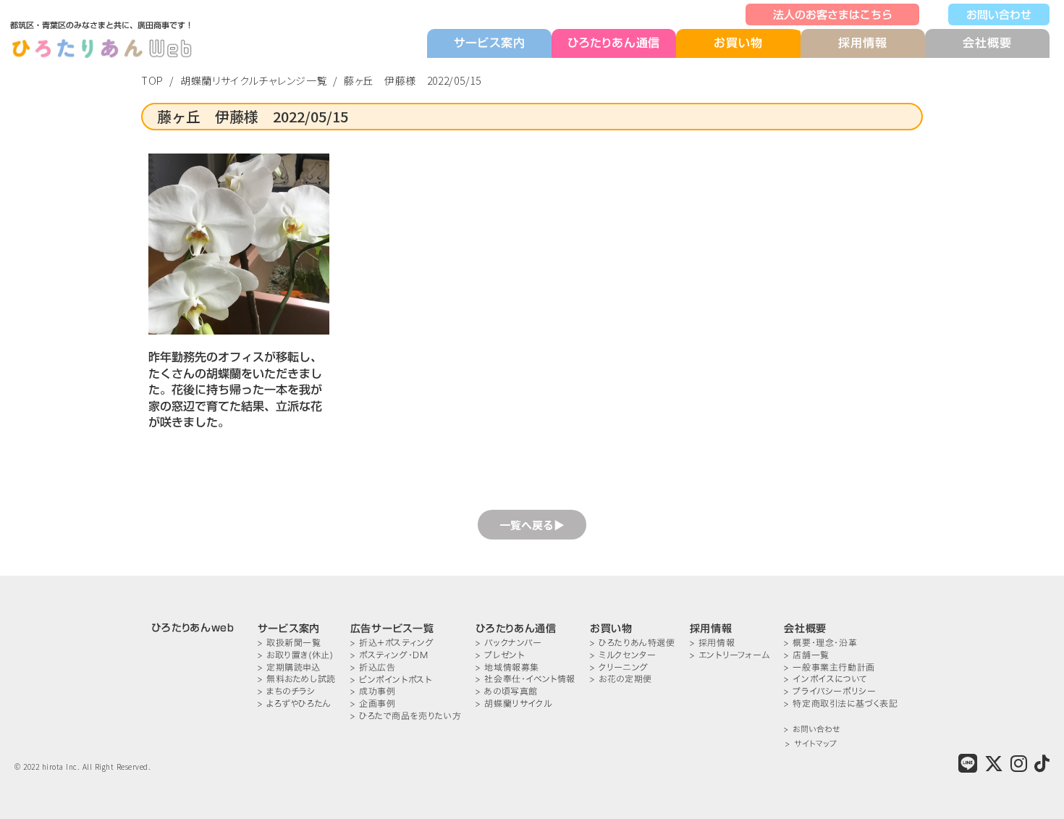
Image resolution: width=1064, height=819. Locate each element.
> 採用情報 (712, 643)
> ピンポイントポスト (391, 679)
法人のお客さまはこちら (832, 14)
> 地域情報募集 (507, 667)
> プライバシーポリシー (830, 691)
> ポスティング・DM (389, 655)
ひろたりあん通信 (613, 42)
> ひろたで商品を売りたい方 (405, 716)
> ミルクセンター (623, 655)
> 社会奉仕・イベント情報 (525, 679)
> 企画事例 (373, 703)
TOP (152, 80)
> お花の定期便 (621, 679)
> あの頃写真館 (507, 691)
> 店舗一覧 (806, 655)
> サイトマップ (811, 744)
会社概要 (987, 42)
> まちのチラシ (287, 691)
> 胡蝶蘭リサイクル (514, 703)
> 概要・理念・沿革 (820, 643)
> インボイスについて (826, 679)
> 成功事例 (373, 691)
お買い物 (738, 43)
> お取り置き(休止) (296, 655)
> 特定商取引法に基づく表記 (841, 703)
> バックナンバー (508, 643)
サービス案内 (489, 42)
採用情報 (862, 42)
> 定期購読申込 (289, 667)
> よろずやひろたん (295, 703)
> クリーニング (619, 667)
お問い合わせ (998, 14)
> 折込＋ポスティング (392, 643)
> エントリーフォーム (730, 655)
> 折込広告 (373, 667)
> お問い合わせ (812, 729)
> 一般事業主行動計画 (829, 667)
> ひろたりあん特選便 (632, 643)
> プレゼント (500, 655)
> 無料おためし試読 (297, 679)
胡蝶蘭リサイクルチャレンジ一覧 (254, 80)
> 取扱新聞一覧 (289, 643)
